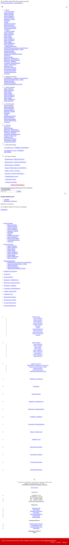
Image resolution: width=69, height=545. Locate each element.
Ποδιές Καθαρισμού (9, 43)
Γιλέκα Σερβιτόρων (9, 17)
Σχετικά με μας (36, 508)
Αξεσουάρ (7, 29)
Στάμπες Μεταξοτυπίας (11, 168)
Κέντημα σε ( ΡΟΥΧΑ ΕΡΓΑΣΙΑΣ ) (14, 173)
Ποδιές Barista (8, 42)
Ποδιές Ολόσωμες (9, 34)
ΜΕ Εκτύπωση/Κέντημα (7, 219)
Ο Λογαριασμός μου (36, 525)
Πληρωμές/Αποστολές (36, 511)
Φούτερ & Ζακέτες (9, 25)
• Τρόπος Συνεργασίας (11, 182)
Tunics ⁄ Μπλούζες (9, 16)
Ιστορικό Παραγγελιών (36, 527)
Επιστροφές (36, 512)
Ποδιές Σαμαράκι (8, 32)
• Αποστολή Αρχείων (10, 179)
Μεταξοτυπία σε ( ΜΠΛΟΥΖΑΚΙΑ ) (14, 159)
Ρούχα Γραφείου (8, 57)
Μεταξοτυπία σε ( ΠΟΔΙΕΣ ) (12, 165)
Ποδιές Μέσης (8, 36)
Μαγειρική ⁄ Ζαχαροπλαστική (12, 60)
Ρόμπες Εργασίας (8, 13)
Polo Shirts (7, 20)
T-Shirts (6, 22)
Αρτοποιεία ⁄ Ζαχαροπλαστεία (12, 63)
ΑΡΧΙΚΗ (6, 199)
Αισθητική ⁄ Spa (8, 66)
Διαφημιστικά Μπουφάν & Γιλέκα (13, 54)
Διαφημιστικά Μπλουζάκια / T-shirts (13, 49)
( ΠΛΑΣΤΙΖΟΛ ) (22, 168)
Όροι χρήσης (36, 509)
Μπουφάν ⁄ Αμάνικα (9, 19)
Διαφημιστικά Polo (9, 51)
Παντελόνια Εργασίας (10, 26)
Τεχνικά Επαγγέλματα (10, 70)
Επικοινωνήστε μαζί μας (36, 523)
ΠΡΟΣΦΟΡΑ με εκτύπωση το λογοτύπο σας (16, 48)
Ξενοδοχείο (7, 55)
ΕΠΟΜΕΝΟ (4, 209)
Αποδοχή (58, 542)
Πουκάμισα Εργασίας (10, 23)
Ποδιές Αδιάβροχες (9, 39)
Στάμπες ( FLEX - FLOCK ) (12, 170)
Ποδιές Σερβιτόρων (9, 40)
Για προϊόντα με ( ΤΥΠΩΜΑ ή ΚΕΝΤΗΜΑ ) (16, 147)
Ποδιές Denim (8, 37)
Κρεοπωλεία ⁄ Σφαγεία (10, 69)
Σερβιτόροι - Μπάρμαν (10, 61)
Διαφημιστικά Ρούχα (10, 46)
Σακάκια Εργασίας (9, 14)
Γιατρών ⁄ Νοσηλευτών (10, 64)
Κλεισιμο (53, 542)
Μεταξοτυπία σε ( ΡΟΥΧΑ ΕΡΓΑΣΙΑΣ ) (15, 162)
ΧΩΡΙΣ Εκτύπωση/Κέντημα (8, 220)
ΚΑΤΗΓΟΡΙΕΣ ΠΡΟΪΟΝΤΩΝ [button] (34, 312)
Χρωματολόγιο (36, 517)
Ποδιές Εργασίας (10, 31)
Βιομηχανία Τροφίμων (10, 67)
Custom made (36, 515)
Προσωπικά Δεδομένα (36, 514)
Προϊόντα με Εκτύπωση (10, 201)
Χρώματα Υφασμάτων (10, 305)
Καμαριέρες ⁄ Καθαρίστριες (11, 58)
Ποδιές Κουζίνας (8, 45)
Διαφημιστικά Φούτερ (10, 52)
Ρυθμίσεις (64, 542)
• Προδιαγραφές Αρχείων (11, 176)
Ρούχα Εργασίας (10, 11)
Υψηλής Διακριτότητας (10, 28)
